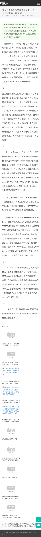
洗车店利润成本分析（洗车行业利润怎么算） (22, 524)
